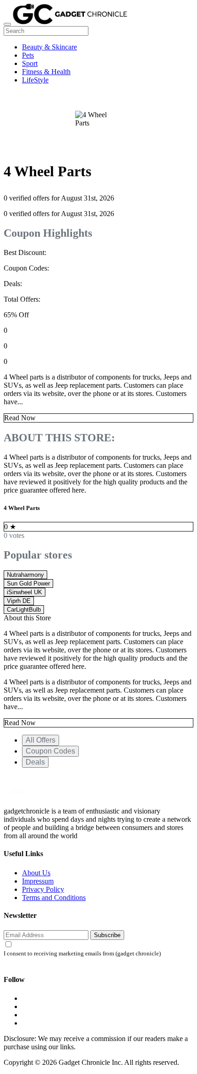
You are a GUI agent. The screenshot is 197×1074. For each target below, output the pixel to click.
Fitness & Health (46, 72)
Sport (30, 63)
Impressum (38, 881)
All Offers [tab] (40, 740)
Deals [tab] (35, 762)
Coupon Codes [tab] (50, 751)
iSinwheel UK (24, 592)
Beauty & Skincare (49, 47)
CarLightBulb (24, 609)
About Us (36, 873)
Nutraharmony (25, 574)
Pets (28, 55)
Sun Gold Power (28, 583)
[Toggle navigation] (7, 24)
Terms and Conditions (54, 897)
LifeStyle (35, 80)
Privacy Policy (43, 889)
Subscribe (107, 935)
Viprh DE (19, 600)
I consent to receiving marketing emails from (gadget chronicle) (82, 953)
